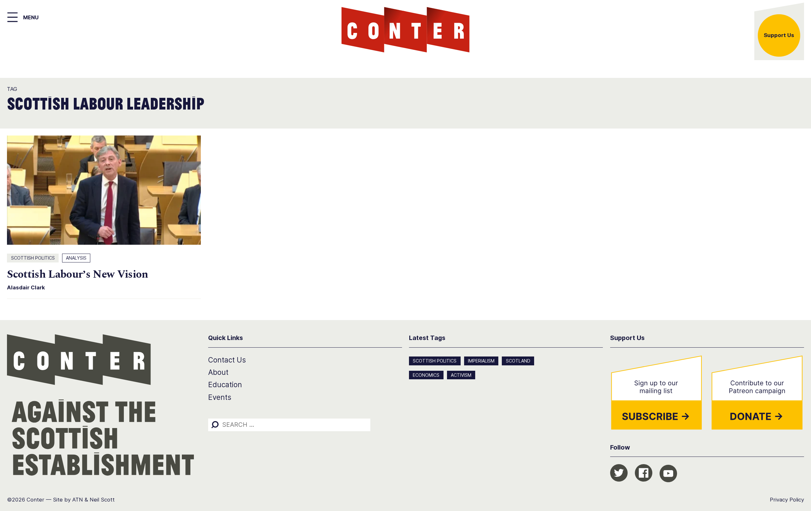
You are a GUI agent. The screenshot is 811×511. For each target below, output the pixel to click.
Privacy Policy (787, 499)
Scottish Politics (33, 258)
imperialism (481, 360)
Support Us (779, 35)
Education (225, 384)
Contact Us (227, 360)
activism (461, 375)
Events (219, 397)
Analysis (76, 258)
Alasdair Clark (26, 287)
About (218, 372)
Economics (426, 375)
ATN (77, 499)
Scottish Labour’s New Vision (77, 274)
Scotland (518, 360)
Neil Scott (102, 499)
